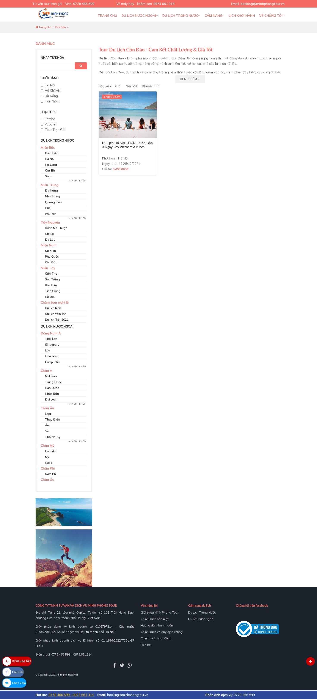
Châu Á (46, 371)
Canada (50, 451)
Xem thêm (79, 180)
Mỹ (47, 457)
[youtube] (129, 665)
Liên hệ (146, 645)
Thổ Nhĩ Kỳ (53, 437)
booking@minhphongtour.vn (262, 4)
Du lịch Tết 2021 (56, 320)
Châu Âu (47, 408)
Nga (48, 414)
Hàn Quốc (52, 388)
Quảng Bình (53, 202)
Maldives (51, 376)
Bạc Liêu (51, 285)
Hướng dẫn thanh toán (157, 625)
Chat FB (17, 672)
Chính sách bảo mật (154, 619)
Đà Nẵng (51, 96)
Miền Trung (49, 185)
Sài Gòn (50, 251)
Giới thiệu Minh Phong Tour (160, 612)
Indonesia (51, 356)
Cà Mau (50, 297)
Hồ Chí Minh (53, 90)
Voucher (50, 124)
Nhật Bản (52, 394)
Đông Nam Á (51, 333)
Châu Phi (48, 468)
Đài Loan (51, 399)
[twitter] (121, 665)
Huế (48, 208)
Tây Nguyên (50, 222)
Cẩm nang (213, 16)
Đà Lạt (50, 239)
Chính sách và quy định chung (162, 632)
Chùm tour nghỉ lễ (55, 302)
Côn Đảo (60, 27)
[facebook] (114, 665)
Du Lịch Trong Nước (180, 16)
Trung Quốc (53, 382)
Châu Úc (47, 480)
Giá (118, 86)
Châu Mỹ (47, 446)
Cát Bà (50, 170)
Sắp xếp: (105, 86)
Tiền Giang (52, 291)
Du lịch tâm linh (55, 314)
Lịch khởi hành (242, 16)
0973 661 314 (163, 4)
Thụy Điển (52, 419)
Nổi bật (131, 86)
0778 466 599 (83, 4)
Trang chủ (107, 16)
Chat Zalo (18, 683)
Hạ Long (51, 165)
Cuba (48, 463)
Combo (50, 119)
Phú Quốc (52, 256)
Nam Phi (50, 474)
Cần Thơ (51, 273)
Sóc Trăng (52, 279)
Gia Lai (49, 234)
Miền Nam (48, 245)
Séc (47, 431)
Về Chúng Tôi (270, 16)
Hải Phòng (52, 101)
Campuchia (52, 362)
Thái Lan (51, 339)
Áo (47, 425)
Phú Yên (50, 214)
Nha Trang (52, 196)
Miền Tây (48, 268)
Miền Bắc (48, 147)
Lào (47, 350)
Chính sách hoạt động (156, 638)
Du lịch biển (53, 308)
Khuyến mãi (151, 86)
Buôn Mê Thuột (56, 228)
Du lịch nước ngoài (138, 16)
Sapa (48, 176)
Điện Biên (51, 153)
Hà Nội (50, 85)
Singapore (52, 344)
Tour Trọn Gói (55, 130)
